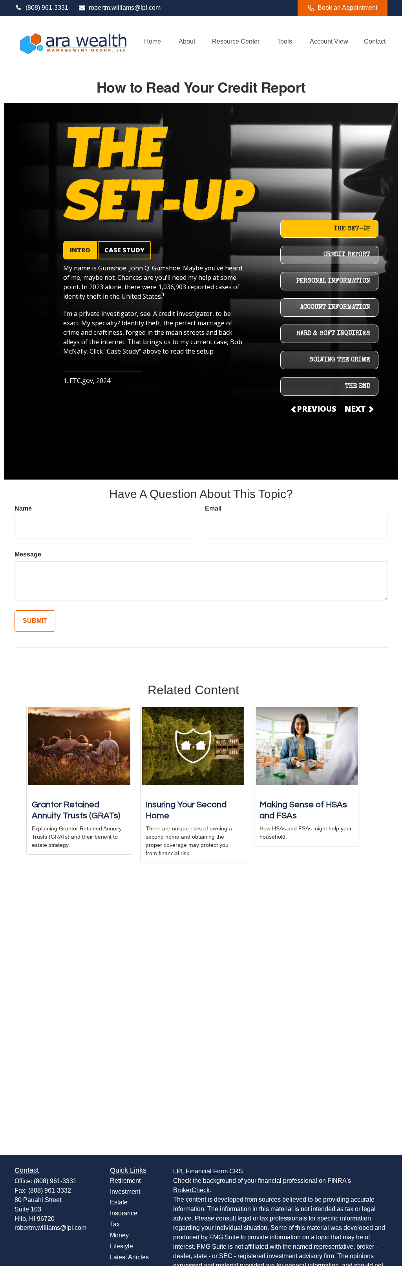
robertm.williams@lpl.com (125, 7)
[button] (152, 41)
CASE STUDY (124, 250)
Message (28, 554)
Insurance (123, 1213)
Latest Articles (129, 1257)
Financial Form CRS (214, 1171)
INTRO (80, 250)
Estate (119, 1202)
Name (23, 508)
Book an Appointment (347, 7)
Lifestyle (121, 1246)
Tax (115, 1224)
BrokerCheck (191, 1190)
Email (213, 508)
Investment (125, 1191)
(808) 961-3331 (47, 7)
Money (119, 1235)
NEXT (356, 408)
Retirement (125, 1180)
